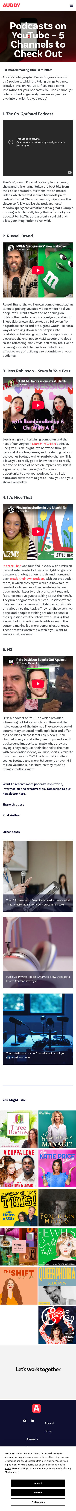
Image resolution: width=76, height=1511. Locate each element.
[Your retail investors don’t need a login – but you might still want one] (38, 1029)
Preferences (38, 1502)
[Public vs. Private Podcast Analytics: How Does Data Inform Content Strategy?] (38, 952)
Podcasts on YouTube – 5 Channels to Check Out (38, 39)
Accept (38, 1483)
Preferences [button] (12, 1472)
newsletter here (14, 794)
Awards (32, 1439)
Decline (38, 1492)
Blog (48, 1431)
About (49, 1423)
